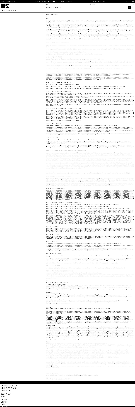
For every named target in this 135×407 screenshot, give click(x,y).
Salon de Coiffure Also (9, 385)
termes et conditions (8, 11)
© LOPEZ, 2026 (4, 406)
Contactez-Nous (6, 390)
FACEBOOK (4, 399)
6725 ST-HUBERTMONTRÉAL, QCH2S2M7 (6, 395)
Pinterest (4, 403)
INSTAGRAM (4, 401)
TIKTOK (3, 404)
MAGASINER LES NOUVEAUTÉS (88, 1)
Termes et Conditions (8, 387)
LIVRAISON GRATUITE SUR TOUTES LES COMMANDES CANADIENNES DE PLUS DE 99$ (43, 1)
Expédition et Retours (8, 388)
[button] (112, 4)
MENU (47, 4)
